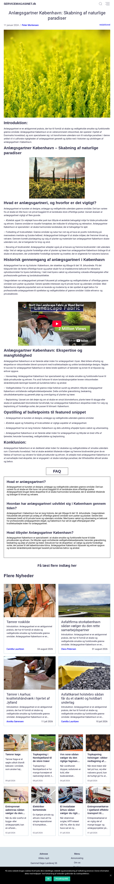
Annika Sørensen (15, 721)
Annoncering (77, 858)
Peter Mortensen (30, 25)
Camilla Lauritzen (15, 649)
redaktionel (104, 24)
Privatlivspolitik (62, 879)
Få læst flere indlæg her (57, 565)
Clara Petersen (68, 649)
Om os (77, 862)
